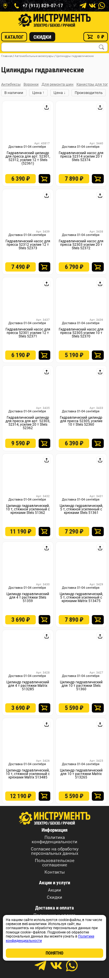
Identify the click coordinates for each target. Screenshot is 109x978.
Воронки (31, 84)
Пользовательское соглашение (54, 863)
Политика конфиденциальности (54, 839)
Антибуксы (11, 84)
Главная (6, 56)
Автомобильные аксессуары (34, 56)
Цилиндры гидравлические (75, 56)
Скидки (42, 37)
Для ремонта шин (58, 84)
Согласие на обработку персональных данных (54, 851)
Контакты (54, 872)
